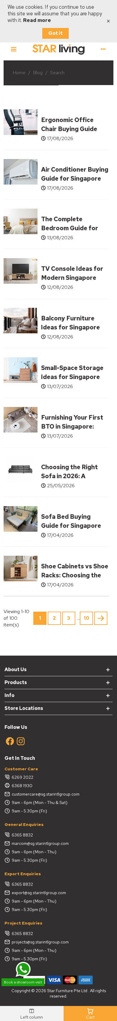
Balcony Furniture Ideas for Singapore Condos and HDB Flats (74, 327)
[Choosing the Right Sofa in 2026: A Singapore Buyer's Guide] (21, 469)
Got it (55, 33)
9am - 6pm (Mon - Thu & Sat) (40, 802)
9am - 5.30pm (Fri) (29, 811)
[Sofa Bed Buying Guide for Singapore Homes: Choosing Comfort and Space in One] (21, 518)
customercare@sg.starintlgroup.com (46, 794)
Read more (37, 20)
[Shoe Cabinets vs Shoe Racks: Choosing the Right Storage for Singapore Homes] (21, 568)
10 (86, 618)
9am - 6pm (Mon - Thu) (34, 851)
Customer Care (21, 769)
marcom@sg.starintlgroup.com (40, 843)
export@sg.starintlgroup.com (39, 892)
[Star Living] (58, 49)
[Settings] (103, 49)
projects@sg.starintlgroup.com (40, 942)
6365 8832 (22, 835)
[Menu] (14, 49)
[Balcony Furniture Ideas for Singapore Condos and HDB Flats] (21, 320)
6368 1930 (22, 785)
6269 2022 (22, 777)
